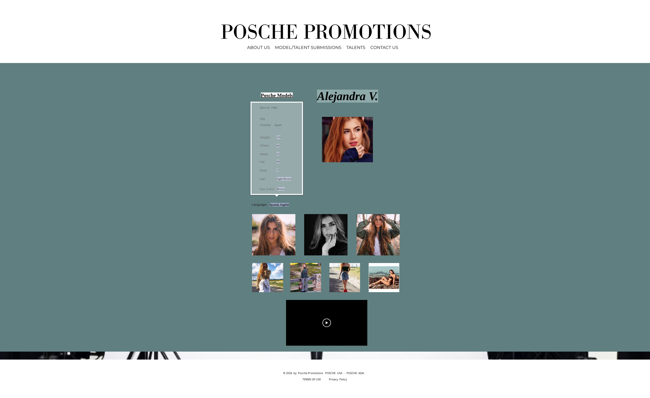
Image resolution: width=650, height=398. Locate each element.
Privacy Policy (338, 379)
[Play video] (326, 323)
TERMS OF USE (311, 379)
